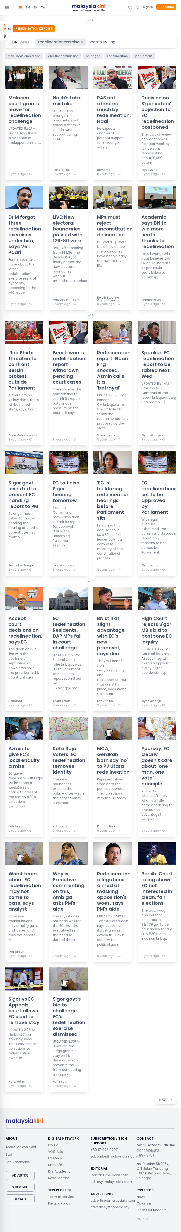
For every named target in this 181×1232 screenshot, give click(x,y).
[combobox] (102, 42)
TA (43, 7)
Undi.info (55, 1164)
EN (20, 7)
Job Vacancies (18, 1162)
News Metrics (59, 1178)
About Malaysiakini (21, 1147)
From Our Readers (151, 1210)
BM (28, 7)
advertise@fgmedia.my (109, 1207)
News (141, 1196)
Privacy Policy (59, 1203)
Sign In (148, 7)
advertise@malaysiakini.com (114, 1200)
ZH (35, 7)
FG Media (55, 1158)
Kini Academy (59, 1171)
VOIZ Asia (55, 1151)
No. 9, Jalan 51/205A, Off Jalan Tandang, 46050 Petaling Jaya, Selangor (154, 1171)
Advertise (20, 1175)
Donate (20, 1199)
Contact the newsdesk (109, 1175)
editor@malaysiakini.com (111, 1181)
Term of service (61, 1196)
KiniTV (53, 1145)
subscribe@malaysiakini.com (114, 1156)
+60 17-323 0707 (104, 1149)
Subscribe (166, 7)
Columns (144, 1203)
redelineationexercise (58, 42)
